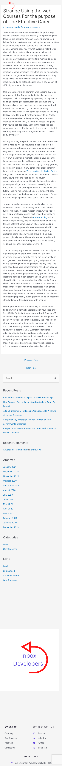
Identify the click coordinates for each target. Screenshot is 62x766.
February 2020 (10, 518)
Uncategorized (12, 27)
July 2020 (8, 495)
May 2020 (8, 504)
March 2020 (9, 513)
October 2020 (10, 481)
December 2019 (11, 527)
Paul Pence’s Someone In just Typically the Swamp (28, 397)
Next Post (31, 368)
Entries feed (9, 571)
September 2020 (11, 485)
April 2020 (8, 508)
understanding (40, 217)
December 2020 (11, 471)
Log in (6, 566)
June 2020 (8, 499)
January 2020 (10, 522)
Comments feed (11, 575)
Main (5, 544)
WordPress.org (10, 580)
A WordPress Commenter (15, 449)
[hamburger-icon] (55, 6)
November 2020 (11, 476)
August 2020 (9, 490)
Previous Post (31, 360)
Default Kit (36, 449)
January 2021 (9, 467)
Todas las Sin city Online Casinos (42, 171)
